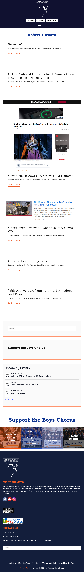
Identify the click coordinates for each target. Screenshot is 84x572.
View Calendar (9, 400)
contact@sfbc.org (11, 536)
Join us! (49, 20)
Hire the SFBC (40, 20)
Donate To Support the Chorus (31, 437)
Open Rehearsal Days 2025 (28, 261)
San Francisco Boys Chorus (42, 9)
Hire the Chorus (73, 437)
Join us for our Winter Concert (24, 384)
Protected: (15, 44)
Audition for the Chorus (10, 437)
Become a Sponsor (52, 437)
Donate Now (31, 20)
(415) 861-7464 (10, 532)
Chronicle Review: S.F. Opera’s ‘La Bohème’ (41, 175)
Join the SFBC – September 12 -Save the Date (31, 376)
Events (55, 20)
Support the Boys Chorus (26, 348)
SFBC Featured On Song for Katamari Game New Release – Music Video (41, 75)
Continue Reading (14, 53)
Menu (44, 25)
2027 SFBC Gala (18, 393)
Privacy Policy (25, 568)
